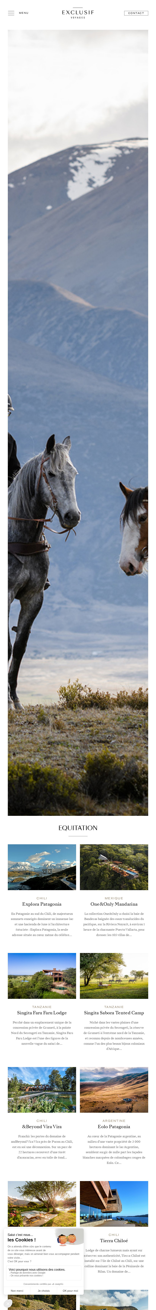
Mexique (114, 898)
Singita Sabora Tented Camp (114, 1013)
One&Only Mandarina (114, 904)
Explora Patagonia (41, 904)
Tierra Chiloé (114, 1241)
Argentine (114, 1121)
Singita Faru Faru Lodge (42, 1013)
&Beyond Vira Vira (42, 1127)
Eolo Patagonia (114, 1127)
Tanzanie (42, 1007)
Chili (42, 898)
